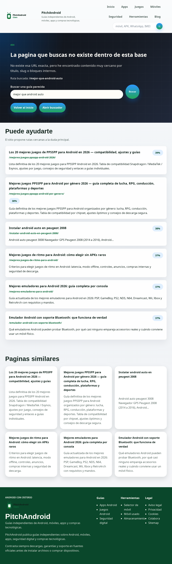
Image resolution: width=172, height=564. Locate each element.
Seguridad (115, 16)
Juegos (139, 7)
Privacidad (155, 509)
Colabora (154, 518)
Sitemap (153, 523)
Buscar (132, 91)
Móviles (155, 7)
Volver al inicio (23, 107)
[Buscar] (159, 26)
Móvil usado (131, 514)
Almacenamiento (134, 518)
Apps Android (108, 505)
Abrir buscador (52, 107)
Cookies (153, 514)
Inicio (111, 7)
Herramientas (138, 16)
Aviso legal (155, 505)
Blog (158, 16)
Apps (124, 7)
